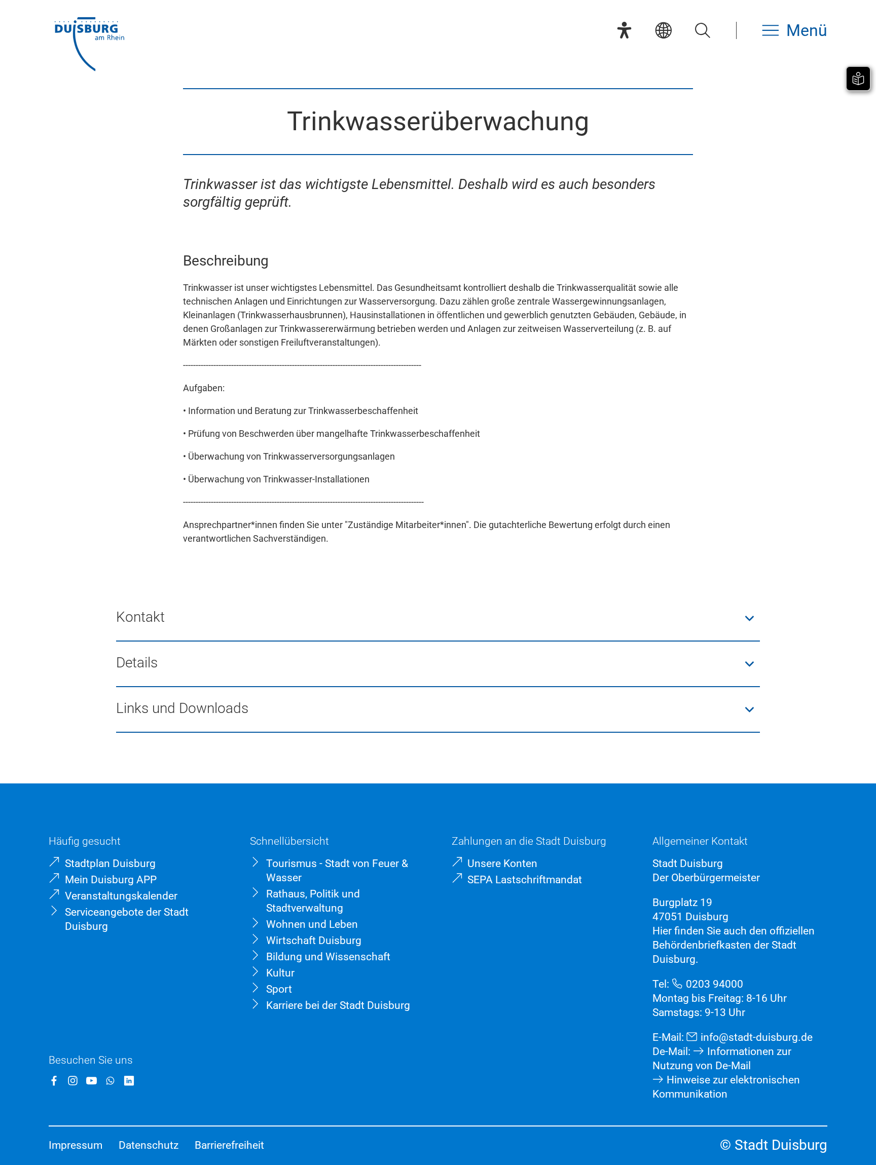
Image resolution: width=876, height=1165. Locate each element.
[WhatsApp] (110, 1080)
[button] (438, 618)
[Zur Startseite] (89, 45)
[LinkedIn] (129, 1080)
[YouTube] (91, 1080)
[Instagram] (72, 1080)
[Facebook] (54, 1080)
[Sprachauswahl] (663, 30)
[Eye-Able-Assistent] (624, 30)
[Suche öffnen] (702, 30)
